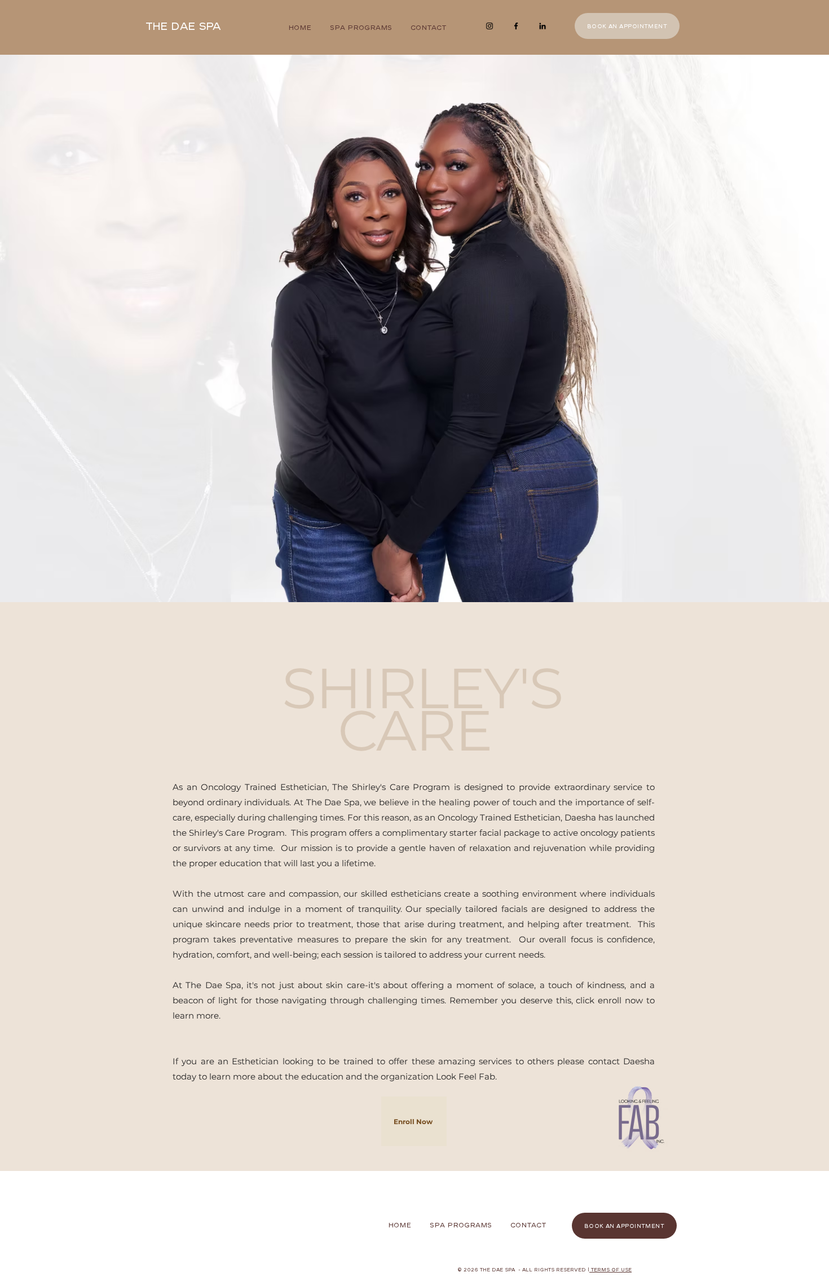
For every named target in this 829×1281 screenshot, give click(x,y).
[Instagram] (489, 25)
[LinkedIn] (542, 25)
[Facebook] (516, 25)
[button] (414, 1121)
